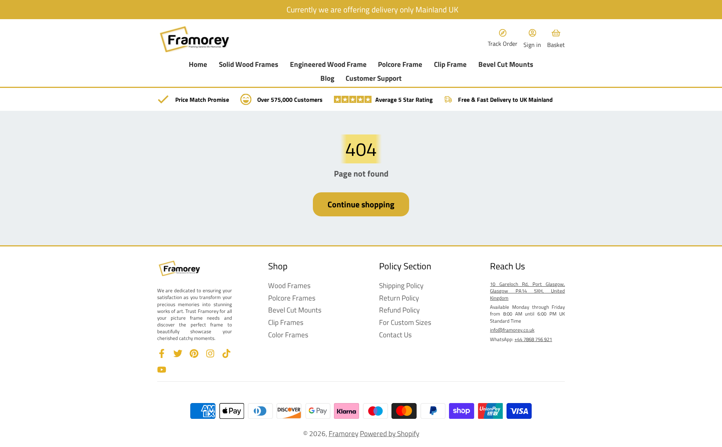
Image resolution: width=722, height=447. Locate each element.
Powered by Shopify (389, 433)
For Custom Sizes (405, 322)
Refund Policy (399, 310)
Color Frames (288, 335)
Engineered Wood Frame (328, 64)
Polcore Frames (291, 298)
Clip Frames (285, 322)
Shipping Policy (401, 286)
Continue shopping (361, 204)
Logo (194, 39)
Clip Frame (450, 64)
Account (532, 39)
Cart (556, 39)
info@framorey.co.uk (512, 330)
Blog (327, 78)
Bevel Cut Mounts (505, 64)
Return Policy (399, 298)
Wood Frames (289, 286)
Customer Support (374, 78)
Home (198, 64)
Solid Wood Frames (248, 64)
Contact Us (395, 335)
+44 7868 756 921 (533, 339)
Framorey (343, 433)
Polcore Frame (400, 64)
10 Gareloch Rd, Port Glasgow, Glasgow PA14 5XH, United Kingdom (527, 290)
